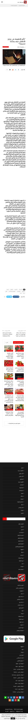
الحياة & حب (21, 532)
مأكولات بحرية (20, 471)
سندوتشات (21, 490)
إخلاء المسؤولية (19, 711)
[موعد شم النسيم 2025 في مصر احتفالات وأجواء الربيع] (19, 348)
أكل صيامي (21, 476)
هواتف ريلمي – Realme (18, 672)
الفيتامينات (18, 291)
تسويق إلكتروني (20, 661)
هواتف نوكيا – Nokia (19, 683)
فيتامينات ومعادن (20, 630)
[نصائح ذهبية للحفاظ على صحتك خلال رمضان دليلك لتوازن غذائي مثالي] (8, 376)
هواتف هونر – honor (19, 689)
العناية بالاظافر (20, 538)
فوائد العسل (21, 628)
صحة (21, 293)
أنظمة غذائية (21, 524)
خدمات (22, 594)
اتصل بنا (7, 711)
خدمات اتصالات (20, 605)
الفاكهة (23, 291)
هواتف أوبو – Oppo (19, 666)
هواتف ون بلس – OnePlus (18, 692)
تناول (6, 291)
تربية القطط (21, 561)
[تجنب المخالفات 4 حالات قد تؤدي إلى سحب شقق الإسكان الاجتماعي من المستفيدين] (8, 391)
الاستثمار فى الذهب (19, 588)
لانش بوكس (20, 507)
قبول (13, 718)
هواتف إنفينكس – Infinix (18, 669)
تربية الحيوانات (20, 558)
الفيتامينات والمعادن (12, 291)
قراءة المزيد (7, 718)
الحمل (22, 530)
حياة (24, 293)
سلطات (22, 496)
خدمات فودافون (20, 599)
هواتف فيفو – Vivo (19, 680)
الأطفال (11, 289)
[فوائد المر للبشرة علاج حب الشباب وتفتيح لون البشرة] (8, 407)
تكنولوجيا (21, 591)
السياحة (21, 555)
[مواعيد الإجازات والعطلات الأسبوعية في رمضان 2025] (19, 376)
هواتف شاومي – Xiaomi (18, 678)
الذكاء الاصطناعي (20, 658)
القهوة (22, 549)
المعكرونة (21, 488)
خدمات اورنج (21, 596)
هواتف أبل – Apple (19, 663)
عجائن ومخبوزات (20, 502)
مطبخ (22, 468)
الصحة (8, 289)
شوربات (21, 499)
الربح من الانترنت (20, 585)
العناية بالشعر (20, 544)
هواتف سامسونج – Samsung (17, 675)
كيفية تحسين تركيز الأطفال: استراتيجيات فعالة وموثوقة (7, 334)
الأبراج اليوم (21, 608)
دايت (22, 564)
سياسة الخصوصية (9, 709)
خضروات (21, 625)
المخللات (21, 485)
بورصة (22, 613)
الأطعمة (16, 289)
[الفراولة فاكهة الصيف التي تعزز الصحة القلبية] (8, 363)
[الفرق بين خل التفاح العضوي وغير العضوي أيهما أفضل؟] (19, 407)
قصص (22, 513)
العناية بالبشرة (20, 541)
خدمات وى (21, 602)
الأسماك (20, 289)
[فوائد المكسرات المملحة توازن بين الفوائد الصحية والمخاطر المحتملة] (19, 391)
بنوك (22, 611)
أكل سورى (21, 473)
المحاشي (21, 479)
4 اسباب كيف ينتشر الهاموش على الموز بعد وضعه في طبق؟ (20, 334)
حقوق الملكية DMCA (18, 709)
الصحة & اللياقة (20, 535)
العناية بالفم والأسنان (19, 547)
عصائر (22, 505)
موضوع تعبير (20, 569)
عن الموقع (12, 711)
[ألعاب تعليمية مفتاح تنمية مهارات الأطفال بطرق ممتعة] (8, 348)
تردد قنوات (21, 622)
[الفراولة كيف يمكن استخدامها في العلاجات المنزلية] (19, 363)
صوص (22, 493)
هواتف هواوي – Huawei (18, 686)
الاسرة (22, 527)
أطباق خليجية (20, 482)
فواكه (22, 510)
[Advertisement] (14, 22)
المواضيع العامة (5, 47)
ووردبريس (21, 655)
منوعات (21, 566)
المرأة (22, 552)
